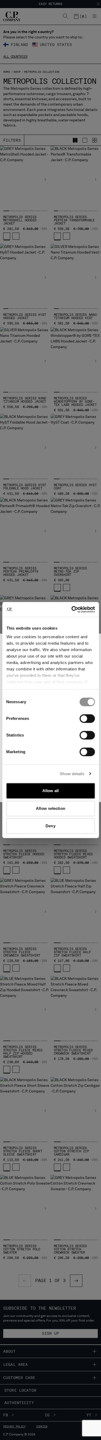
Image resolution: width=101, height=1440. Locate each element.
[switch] (87, 718)
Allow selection (50, 808)
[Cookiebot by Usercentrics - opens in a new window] (72, 609)
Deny (50, 826)
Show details (72, 773)
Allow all (50, 790)
